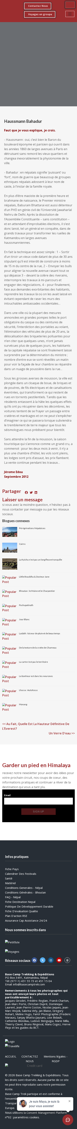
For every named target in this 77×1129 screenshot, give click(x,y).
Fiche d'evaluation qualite (21, 911)
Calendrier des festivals (20, 874)
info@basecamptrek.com (29, 984)
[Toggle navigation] (70, 14)
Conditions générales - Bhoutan (25, 892)
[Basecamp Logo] (10, 9)
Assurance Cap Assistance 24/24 (26, 920)
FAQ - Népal (13, 897)
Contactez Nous (38, 5)
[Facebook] (34, 960)
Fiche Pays (12, 869)
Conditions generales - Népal (24, 888)
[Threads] (67, 960)
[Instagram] (51, 960)
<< (35, 726)
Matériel (10, 883)
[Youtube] (59, 960)
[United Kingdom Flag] (70, 4)
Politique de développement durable (29, 906)
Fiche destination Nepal (20, 902)
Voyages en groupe (40, 14)
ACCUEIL (10, 1056)
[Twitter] (42, 960)
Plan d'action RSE (16, 916)
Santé (8, 878)
